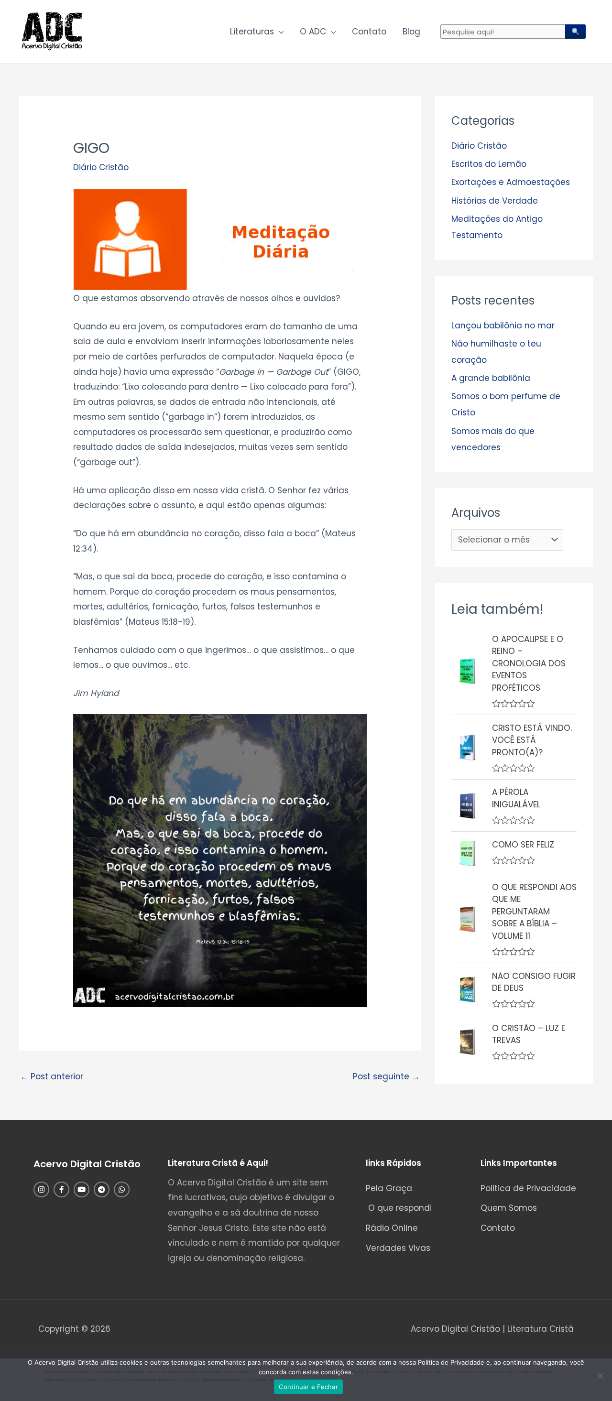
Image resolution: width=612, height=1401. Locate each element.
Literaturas (252, 31)
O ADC (313, 31)
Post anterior (51, 1076)
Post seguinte (386, 1076)
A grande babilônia (490, 378)
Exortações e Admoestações (510, 182)
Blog (411, 31)
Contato (369, 31)
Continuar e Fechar (308, 1386)
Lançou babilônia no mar (503, 325)
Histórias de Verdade (494, 200)
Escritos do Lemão (488, 164)
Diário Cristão (101, 167)
